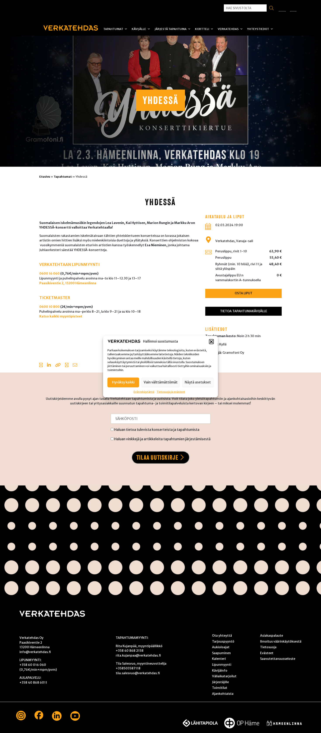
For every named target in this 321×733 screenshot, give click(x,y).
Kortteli (202, 29)
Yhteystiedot (258, 29)
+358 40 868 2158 (129, 651)
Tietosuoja (268, 647)
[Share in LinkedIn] (49, 365)
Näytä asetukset (198, 382)
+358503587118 (128, 668)
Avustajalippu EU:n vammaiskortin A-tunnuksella (238, 277)
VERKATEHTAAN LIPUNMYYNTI (69, 264)
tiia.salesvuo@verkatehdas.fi (138, 673)
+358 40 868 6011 (33, 682)
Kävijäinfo (219, 670)
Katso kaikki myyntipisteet (60, 316)
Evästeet (266, 653)
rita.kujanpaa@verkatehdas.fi (138, 655)
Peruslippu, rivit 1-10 (231, 251)
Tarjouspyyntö (223, 641)
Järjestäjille (220, 682)
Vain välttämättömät (161, 382)
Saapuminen (221, 653)
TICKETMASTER (54, 297)
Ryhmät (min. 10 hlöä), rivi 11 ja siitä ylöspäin (238, 266)
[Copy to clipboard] (58, 365)
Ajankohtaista (222, 694)
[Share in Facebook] (41, 365)
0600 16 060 (49, 274)
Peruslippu (223, 258)
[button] (211, 341)
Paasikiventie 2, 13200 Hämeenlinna (67, 283)
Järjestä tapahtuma (170, 29)
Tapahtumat (113, 29)
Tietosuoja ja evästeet (171, 391)
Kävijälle (139, 29)
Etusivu (44, 176)
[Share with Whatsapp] (66, 365)
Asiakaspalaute (271, 636)
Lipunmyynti (221, 665)
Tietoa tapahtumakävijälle (243, 311)
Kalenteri (219, 659)
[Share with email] (75, 365)
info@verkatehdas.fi (35, 652)
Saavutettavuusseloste (277, 659)
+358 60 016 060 (32, 665)
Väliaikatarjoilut (224, 676)
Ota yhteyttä (222, 636)
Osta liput (243, 293)
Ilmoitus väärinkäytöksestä (280, 641)
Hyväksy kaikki (123, 382)
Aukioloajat (221, 647)
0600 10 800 (49, 307)
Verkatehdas (228, 29)
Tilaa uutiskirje (157, 457)
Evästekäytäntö (144, 391)
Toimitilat (219, 688)
